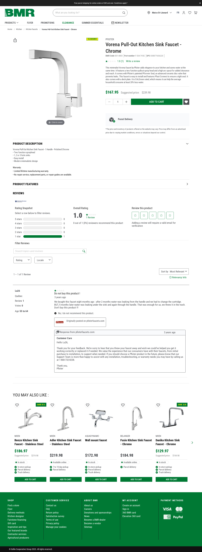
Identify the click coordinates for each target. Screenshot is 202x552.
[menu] (101, 22)
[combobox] (177, 271)
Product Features (25, 184)
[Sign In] (183, 12)
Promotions (47, 22)
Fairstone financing (17, 519)
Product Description (27, 143)
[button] (135, 215)
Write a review (133, 61)
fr (178, 12)
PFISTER (110, 39)
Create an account (131, 505)
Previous (10, 442)
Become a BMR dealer (95, 519)
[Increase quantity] (126, 102)
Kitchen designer (16, 516)
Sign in (125, 509)
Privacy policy (52, 523)
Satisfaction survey (55, 516)
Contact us (51, 505)
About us (88, 505)
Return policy (52, 512)
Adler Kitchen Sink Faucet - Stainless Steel (65, 442)
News (86, 516)
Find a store (13, 505)
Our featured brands (17, 530)
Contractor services (17, 534)
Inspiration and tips (17, 527)
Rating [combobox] (19, 260)
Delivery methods (16, 512)
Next (191, 442)
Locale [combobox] (40, 260)
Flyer (30, 22)
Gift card (12, 523)
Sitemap (88, 527)
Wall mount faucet (96, 440)
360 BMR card (129, 512)
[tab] (101, 143)
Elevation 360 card (131, 516)
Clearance (68, 22)
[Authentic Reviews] (21, 201)
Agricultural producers (18, 537)
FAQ (48, 509)
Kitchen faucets (32, 29)
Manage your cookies (56, 527)
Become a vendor (92, 523)
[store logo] (20, 13)
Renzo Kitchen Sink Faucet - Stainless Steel (29, 442)
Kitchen (19, 29)
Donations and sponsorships (97, 512)
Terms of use (52, 519)
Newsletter (121, 22)
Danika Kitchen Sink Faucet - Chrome (168, 442)
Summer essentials (93, 22)
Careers (88, 509)
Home (9, 29)
